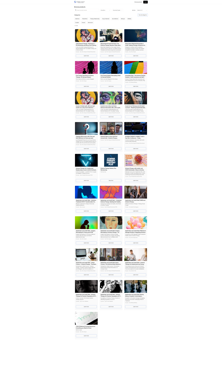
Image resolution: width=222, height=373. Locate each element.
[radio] (77, 18)
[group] (106, 20)
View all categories (143, 15)
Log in (145, 2)
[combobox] (105, 10)
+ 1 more (76, 25)
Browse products (138, 2)
